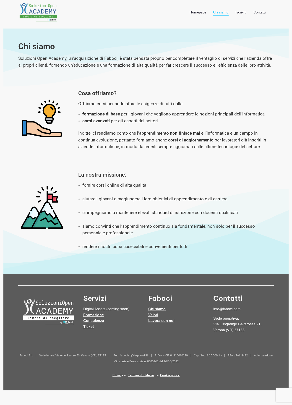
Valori (153, 315)
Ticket (88, 327)
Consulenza (93, 321)
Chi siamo (157, 309)
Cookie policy (170, 375)
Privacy (117, 375)
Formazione (93, 315)
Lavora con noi (161, 321)
